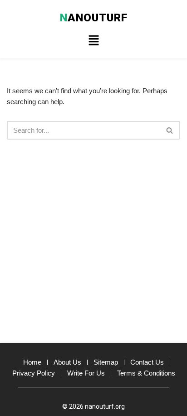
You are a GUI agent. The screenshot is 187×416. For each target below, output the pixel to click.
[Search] (170, 130)
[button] (93, 41)
